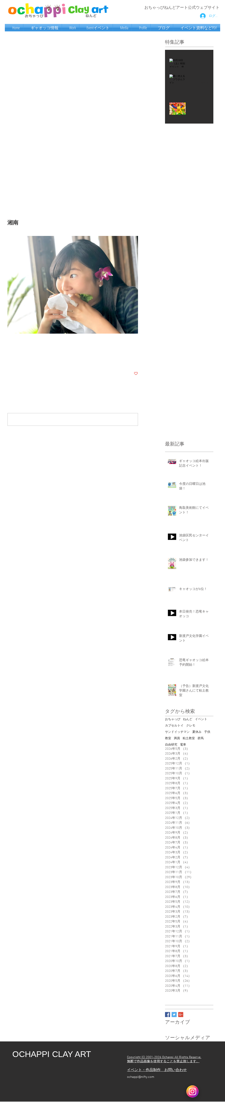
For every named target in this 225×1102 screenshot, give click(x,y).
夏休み (196, 732)
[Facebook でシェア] (9, 360)
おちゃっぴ (172, 719)
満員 (177, 738)
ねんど (187, 719)
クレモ (190, 726)
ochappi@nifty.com (140, 1077)
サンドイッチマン (177, 732)
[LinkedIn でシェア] (31, 360)
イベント (201, 719)
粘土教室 (189, 738)
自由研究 (171, 745)
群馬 (201, 738)
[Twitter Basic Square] (174, 1014)
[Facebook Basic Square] (167, 1014)
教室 (168, 738)
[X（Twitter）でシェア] (20, 360)
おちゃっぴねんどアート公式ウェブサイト (182, 7)
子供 (207, 732)
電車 (183, 745)
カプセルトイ (174, 726)
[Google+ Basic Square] (180, 1014)
